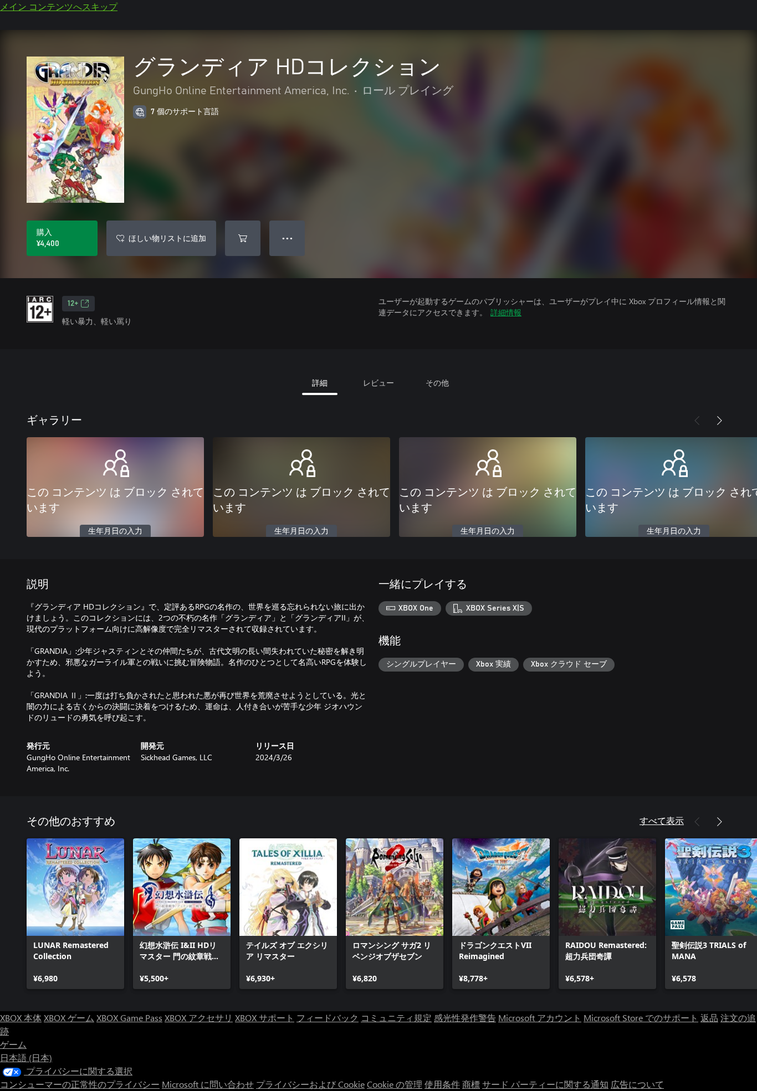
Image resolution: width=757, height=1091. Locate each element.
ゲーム (13, 1044)
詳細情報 (505, 312)
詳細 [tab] (320, 382)
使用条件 (442, 1084)
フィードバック (327, 1017)
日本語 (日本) (26, 1057)
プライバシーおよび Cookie (310, 1084)
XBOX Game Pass (129, 1017)
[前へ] (697, 420)
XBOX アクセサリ (199, 1017)
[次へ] (719, 420)
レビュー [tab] (378, 382)
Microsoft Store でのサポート (641, 1017)
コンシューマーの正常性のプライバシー (80, 1084)
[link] (75, 913)
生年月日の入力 (115, 531)
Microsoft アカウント (539, 1017)
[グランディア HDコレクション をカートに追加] (242, 238)
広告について (637, 1084)
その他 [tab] (437, 382)
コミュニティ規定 (396, 1017)
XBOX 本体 (21, 1017)
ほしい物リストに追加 (167, 238)
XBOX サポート (264, 1017)
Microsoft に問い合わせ (208, 1084)
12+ (73, 304)
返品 (709, 1017)
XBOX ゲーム (69, 1017)
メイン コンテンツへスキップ (58, 6)
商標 (471, 1084)
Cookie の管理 (394, 1084)
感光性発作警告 (465, 1017)
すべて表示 (662, 820)
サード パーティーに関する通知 (545, 1084)
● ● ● (287, 238)
